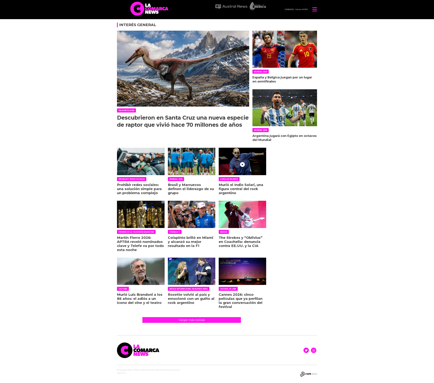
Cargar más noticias (192, 320)
